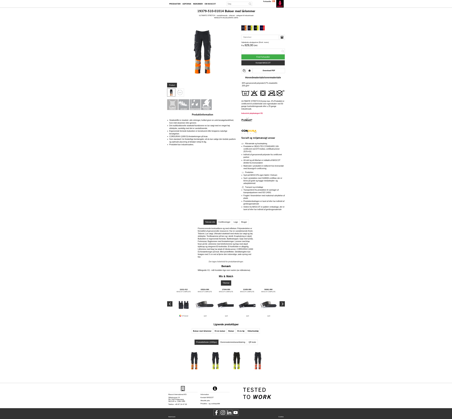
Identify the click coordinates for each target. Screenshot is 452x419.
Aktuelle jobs (205, 400)
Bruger (244, 222)
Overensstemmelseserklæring (232, 342)
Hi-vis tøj (240, 331)
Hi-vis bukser (220, 331)
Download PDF (269, 70)
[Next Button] (169, 304)
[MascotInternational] (235, 412)
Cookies (281, 417)
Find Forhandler (263, 57)
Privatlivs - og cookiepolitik (210, 404)
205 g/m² (245, 86)
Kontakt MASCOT (263, 63)
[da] (280, 4)
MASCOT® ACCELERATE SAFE (226, 18)
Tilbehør (226, 283)
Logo (236, 222)
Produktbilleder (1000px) (206, 342)
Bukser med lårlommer (202, 331)
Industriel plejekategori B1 (252, 113)
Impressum (171, 417)
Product (172, 85)
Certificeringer (224, 222)
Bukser (231, 331)
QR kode (252, 342)
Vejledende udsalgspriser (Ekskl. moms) (255, 42)
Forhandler (267, 1)
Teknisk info (210, 222)
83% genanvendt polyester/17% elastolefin (259, 83)
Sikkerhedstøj (253, 331)
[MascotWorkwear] (216, 412)
